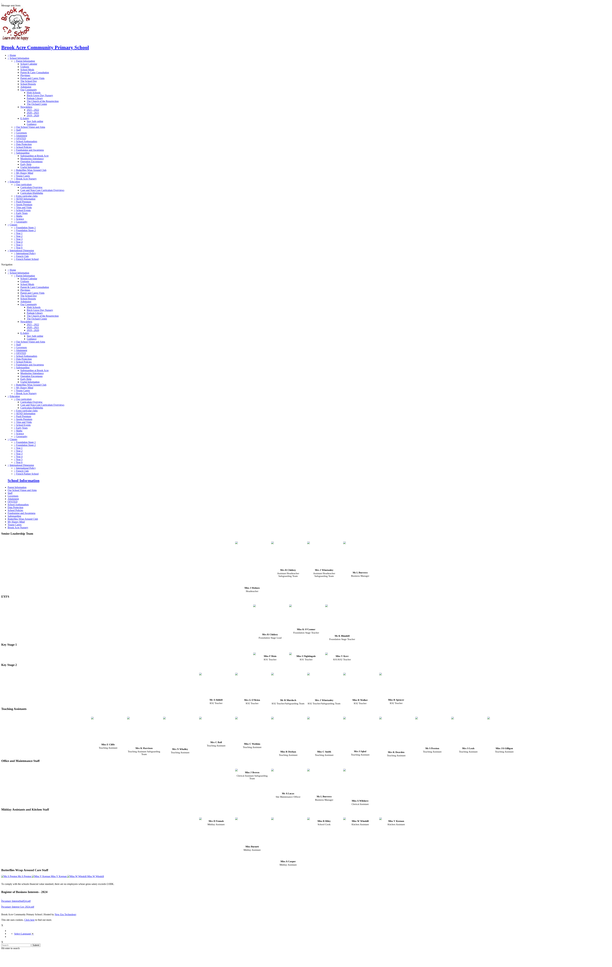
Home (13, 55)
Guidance (31, 124)
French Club (22, 256)
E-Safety (24, 118)
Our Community (28, 89)
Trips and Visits (24, 207)
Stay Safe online (35, 121)
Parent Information (25, 61)
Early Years (22, 213)
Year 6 (19, 247)
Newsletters (26, 107)
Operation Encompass (31, 161)
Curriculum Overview (31, 187)
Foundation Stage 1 (26, 227)
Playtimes (25, 75)
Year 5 (19, 244)
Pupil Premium (23, 201)
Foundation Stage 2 (26, 230)
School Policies (24, 147)
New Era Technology (65, 914)
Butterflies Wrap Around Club (31, 170)
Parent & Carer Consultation (34, 72)
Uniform (24, 66)
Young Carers (23, 175)
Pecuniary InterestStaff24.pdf (16, 901)
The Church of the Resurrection (43, 101)
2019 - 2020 (33, 115)
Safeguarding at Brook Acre (34, 155)
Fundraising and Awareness (30, 150)
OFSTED (21, 138)
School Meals (27, 69)
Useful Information (30, 167)
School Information (19, 58)
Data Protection (24, 144)
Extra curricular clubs (27, 196)
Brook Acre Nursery (26, 178)
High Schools (33, 92)
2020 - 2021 (33, 112)
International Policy (26, 253)
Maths (19, 216)
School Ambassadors (26, 141)
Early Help (25, 164)
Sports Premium (24, 204)
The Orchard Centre (37, 104)
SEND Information (25, 198)
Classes (13, 224)
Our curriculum (24, 184)
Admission (25, 86)
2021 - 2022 (33, 109)
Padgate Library (35, 98)
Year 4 (19, 242)
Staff (18, 130)
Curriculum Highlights (31, 193)
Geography (21, 221)
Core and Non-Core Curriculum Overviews (42, 190)
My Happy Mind (24, 173)
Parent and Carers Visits (32, 78)
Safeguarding (22, 153)
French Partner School (27, 259)
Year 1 (19, 233)
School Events (23, 210)
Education (15, 181)
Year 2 (19, 236)
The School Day (28, 81)
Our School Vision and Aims (30, 127)
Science (20, 219)
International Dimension (22, 250)
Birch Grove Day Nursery (40, 95)
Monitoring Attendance (32, 158)
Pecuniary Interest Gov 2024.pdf (17, 906)
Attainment (21, 135)
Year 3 (19, 239)
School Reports (28, 84)
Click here (29, 920)
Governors (21, 132)
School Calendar (28, 64)
